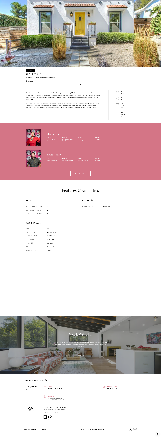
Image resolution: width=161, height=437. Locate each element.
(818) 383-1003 (67, 140)
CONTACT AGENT (80, 173)
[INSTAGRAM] (135, 429)
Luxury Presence (39, 429)
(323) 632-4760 (67, 160)
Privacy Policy (98, 429)
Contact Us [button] (80, 355)
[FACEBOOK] (130, 429)
